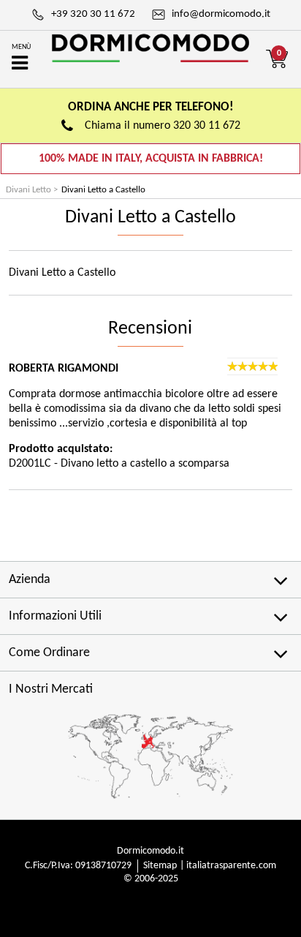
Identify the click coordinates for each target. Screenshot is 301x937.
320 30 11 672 (206, 126)
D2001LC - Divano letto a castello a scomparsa (119, 464)
